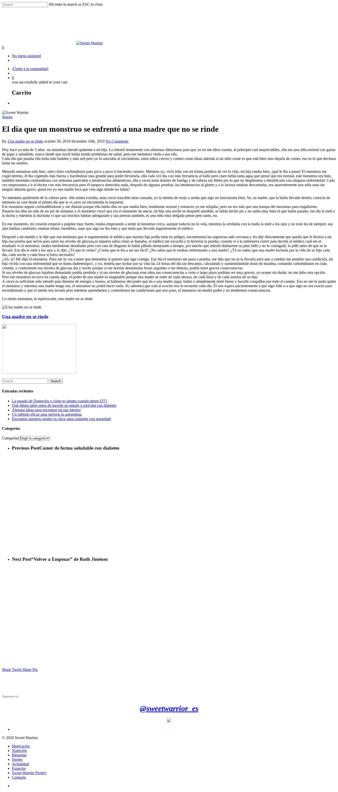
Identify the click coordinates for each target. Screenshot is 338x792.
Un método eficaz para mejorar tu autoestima (47, 414)
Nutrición (19, 750)
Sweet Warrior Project (29, 773)
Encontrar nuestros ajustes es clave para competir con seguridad (61, 419)
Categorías (10, 438)
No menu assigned (26, 56)
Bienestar (19, 755)
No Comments (117, 141)
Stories (7, 117)
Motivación (21, 746)
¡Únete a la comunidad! (30, 69)
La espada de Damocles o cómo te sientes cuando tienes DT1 (59, 401)
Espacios (19, 768)
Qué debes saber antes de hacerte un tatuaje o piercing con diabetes (64, 405)
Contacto (19, 777)
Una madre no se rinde (25, 141)
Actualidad (20, 764)
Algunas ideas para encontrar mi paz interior (46, 410)
